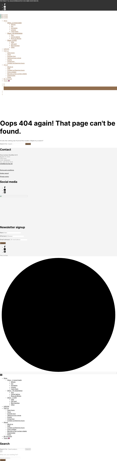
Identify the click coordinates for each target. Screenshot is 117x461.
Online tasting (15, 36)
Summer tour (11, 56)
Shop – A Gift (12, 40)
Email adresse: (5, 239)
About (6, 65)
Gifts (12, 42)
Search (28, 449)
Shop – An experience (14, 33)
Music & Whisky (16, 38)
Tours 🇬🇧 (7, 81)
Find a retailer (11, 72)
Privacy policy (4, 176)
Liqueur (13, 29)
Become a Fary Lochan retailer (17, 73)
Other (13, 47)
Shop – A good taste (14, 22)
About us (10, 66)
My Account (8, 79)
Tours (9, 54)
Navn (2, 232)
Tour (12, 35)
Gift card (14, 44)
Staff (8, 68)
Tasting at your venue (14, 58)
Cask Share (14, 31)
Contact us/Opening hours (16, 63)
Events (9, 59)
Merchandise (15, 45)
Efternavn (3, 236)
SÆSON (6, 49)
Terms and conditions (7, 170)
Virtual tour (11, 61)
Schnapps (14, 28)
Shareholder (11, 75)
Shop (5, 21)
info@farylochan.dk (6, 163)
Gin (12, 26)
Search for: (4, 144)
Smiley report (4, 173)
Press (9, 77)
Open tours (11, 52)
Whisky (13, 24)
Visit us (6, 51)
